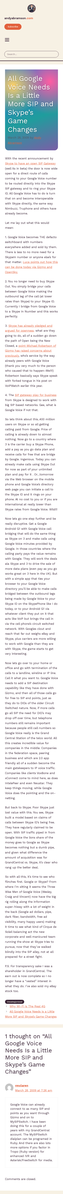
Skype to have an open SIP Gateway (30, 163)
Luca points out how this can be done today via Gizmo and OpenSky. (31, 267)
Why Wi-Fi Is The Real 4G (27, 1006)
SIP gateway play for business (35, 395)
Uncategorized (14, 1002)
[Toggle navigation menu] (7, 40)
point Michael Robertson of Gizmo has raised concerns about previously (30, 351)
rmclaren (21, 1085)
